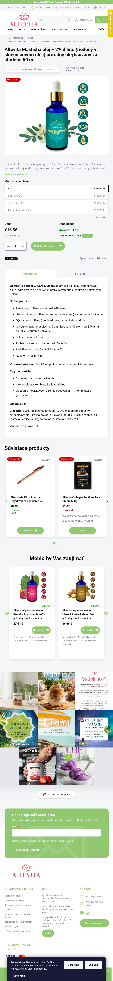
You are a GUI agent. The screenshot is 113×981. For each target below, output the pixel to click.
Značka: (74, 71)
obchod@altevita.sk (94, 896)
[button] (54, 543)
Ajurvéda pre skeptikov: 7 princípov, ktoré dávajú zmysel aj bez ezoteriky (56, 898)
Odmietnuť (73, 964)
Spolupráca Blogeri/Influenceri (18, 922)
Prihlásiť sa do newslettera (27, 850)
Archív (48, 933)
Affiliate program (12, 926)
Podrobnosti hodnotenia (48, 69)
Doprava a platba (12, 7)
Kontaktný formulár (94, 923)
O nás (7, 910)
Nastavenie (19, 975)
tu (45, 968)
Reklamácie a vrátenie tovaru (18, 905)
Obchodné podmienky (14, 900)
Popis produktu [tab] (30, 274)
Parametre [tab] (80, 274)
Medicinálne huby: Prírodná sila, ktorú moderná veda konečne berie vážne (57, 909)
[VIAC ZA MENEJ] (30, 476)
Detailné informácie (14, 175)
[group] (32, 613)
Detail (82, 530)
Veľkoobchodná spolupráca (17, 931)
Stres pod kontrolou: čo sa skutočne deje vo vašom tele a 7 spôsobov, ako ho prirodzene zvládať (56, 921)
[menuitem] (10, 29)
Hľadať (69, 20)
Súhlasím (94, 964)
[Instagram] (87, 912)
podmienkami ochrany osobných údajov (56, 841)
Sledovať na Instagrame (59, 794)
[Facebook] (82, 912)
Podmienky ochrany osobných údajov (18, 916)
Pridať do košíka (43, 246)
